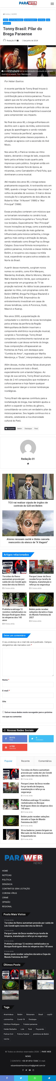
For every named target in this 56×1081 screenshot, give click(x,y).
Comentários (45, 761)
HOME (5, 871)
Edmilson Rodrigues (11, 1024)
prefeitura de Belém (41, 1034)
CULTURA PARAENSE (16, 20)
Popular (8, 761)
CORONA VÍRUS (9, 893)
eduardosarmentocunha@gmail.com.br (28, 1065)
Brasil (40, 1014)
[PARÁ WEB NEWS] (28, 3)
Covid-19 (21, 1019)
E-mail (6, 690)
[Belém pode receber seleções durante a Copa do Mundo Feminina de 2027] (41, 599)
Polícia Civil (8, 1034)
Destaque (28, 429)
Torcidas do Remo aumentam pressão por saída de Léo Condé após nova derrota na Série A (36, 773)
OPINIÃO (6, 902)
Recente (25, 761)
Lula (22, 1029)
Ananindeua (8, 1014)
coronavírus (8, 1019)
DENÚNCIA (7, 884)
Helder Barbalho (10, 1029)
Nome (5, 680)
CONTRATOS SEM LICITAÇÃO (16, 888)
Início (7, 14)
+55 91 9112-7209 (30, 1061)
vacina (6, 1039)
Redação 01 (11, 40)
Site (4, 701)
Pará (48, 20)
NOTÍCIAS (41, 20)
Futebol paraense (30, 1024)
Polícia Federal (23, 1034)
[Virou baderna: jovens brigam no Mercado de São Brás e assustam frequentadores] (11, 834)
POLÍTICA (6, 880)
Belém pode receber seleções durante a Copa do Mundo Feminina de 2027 (35, 819)
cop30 (49, 1014)
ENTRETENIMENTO (30, 20)
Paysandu (40, 1029)
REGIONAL (7, 23)
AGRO (14, 14)
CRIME (5, 897)
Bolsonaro (30, 1014)
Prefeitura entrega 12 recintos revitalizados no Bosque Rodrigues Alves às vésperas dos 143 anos (14, 614)
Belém (19, 429)
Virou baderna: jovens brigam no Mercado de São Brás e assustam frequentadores (37, 833)
